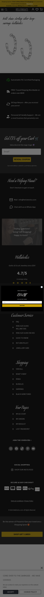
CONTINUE (21, 305)
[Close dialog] (42, 287)
